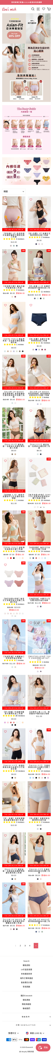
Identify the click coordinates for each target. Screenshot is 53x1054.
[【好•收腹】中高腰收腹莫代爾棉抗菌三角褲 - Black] (15, 725)
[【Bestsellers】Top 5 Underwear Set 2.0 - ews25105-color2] (41, 671)
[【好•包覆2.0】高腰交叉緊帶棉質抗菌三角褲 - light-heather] (42, 244)
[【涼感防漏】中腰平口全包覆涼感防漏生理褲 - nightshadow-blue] (41, 606)
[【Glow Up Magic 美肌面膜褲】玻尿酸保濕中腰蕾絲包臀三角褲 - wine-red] (14, 929)
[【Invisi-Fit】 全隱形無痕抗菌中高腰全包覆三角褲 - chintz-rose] (42, 778)
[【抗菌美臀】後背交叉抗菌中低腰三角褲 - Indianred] (36, 558)
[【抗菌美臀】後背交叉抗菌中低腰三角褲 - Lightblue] (45, 558)
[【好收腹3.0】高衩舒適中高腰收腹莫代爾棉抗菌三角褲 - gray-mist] (14, 246)
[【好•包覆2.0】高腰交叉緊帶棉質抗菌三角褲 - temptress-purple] (36, 244)
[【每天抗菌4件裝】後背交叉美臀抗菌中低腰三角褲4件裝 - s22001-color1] (8, 613)
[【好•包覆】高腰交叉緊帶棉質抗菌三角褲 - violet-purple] (33, 350)
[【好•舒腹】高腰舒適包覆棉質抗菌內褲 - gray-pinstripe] (41, 829)
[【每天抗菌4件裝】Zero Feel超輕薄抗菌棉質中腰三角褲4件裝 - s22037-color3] (44, 507)
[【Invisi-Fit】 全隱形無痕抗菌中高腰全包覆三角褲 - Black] (36, 778)
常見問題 (26, 987)
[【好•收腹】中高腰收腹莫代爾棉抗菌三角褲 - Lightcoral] (14, 722)
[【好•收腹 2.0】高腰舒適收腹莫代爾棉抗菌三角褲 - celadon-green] (44, 298)
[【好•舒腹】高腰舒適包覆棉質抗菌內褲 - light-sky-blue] (38, 829)
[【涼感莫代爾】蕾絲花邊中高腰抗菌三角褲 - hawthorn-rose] (15, 297)
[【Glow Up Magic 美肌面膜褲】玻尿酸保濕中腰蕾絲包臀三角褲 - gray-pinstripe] (17, 929)
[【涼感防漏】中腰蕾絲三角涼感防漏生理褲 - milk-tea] (15, 667)
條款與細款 (26, 1004)
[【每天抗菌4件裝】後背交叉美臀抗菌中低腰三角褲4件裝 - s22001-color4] (23, 613)
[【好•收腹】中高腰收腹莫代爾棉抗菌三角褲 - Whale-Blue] (12, 725)
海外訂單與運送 (26, 978)
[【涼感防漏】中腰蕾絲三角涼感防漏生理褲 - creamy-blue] (12, 667)
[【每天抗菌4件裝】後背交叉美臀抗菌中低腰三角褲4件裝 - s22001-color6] (17, 613)
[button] (9, 239)
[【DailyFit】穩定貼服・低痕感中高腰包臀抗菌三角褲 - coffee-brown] (12, 454)
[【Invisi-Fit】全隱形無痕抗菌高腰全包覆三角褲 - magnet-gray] (38, 879)
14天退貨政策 (26, 970)
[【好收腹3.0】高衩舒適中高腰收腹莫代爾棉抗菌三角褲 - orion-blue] (17, 246)
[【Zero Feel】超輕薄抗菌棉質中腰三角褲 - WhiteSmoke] (20, 558)
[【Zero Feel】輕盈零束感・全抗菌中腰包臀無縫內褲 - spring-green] (17, 351)
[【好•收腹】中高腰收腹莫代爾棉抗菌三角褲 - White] (20, 722)
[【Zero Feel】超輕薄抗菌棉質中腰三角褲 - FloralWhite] (17, 558)
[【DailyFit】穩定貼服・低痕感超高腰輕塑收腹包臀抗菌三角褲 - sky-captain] (12, 879)
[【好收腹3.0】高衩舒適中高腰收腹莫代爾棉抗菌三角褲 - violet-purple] (11, 246)
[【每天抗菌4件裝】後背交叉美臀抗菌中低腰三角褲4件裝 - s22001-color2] (20, 613)
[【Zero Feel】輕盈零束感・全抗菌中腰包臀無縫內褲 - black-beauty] (23, 351)
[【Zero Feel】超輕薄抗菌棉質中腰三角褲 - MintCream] (5, 558)
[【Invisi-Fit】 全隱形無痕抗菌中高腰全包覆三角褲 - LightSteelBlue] (33, 778)
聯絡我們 (26, 1008)
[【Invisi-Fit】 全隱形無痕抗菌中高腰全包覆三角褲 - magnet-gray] (45, 778)
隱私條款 (26, 1000)
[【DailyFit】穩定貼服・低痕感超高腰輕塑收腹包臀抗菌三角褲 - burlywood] (15, 879)
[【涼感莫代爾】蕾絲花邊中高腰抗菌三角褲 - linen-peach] (12, 297)
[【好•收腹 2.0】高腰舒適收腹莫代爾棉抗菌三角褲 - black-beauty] (41, 298)
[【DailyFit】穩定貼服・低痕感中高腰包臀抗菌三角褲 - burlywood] (15, 454)
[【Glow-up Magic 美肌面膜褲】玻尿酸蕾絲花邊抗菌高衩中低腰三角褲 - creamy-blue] (12, 403)
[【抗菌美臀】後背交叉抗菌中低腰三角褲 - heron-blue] (33, 558)
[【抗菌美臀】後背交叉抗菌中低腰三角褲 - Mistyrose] (39, 558)
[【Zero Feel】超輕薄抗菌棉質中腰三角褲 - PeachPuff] (23, 558)
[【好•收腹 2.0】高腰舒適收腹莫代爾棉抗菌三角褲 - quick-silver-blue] (35, 298)
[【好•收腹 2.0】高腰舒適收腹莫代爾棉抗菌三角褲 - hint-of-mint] (38, 298)
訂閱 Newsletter (26, 1025)
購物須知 (26, 965)
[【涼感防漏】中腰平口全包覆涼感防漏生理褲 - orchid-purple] (38, 606)
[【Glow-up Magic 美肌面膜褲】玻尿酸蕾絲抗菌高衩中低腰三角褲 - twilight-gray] (41, 404)
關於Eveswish (26, 996)
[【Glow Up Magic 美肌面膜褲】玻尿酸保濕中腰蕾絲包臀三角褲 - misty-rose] (11, 929)
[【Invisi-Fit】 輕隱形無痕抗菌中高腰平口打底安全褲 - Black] (12, 778)
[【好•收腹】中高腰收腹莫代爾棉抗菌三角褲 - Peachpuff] (23, 722)
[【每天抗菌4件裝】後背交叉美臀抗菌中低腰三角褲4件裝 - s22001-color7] (11, 613)
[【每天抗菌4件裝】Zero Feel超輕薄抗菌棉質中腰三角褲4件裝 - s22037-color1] (35, 507)
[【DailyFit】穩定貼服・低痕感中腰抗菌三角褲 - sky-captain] (41, 454)
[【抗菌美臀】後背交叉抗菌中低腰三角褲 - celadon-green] (30, 558)
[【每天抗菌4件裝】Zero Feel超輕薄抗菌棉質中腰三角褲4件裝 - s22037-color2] (41, 507)
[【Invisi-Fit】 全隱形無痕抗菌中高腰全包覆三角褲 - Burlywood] (39, 778)
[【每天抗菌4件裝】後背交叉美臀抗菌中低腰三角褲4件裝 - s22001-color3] (5, 613)
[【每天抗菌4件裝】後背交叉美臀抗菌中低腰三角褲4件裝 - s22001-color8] (14, 613)
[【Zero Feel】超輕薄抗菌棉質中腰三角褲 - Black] (14, 558)
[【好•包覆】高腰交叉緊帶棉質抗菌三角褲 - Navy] (36, 350)
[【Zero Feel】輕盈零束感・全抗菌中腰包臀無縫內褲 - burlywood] (8, 351)
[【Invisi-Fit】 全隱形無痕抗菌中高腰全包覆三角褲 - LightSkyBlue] (30, 778)
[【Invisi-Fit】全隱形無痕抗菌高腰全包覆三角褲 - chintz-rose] (41, 879)
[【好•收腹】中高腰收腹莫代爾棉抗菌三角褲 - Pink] (8, 722)
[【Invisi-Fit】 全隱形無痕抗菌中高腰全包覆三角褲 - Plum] (48, 778)
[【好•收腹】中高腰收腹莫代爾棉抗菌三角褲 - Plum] (5, 722)
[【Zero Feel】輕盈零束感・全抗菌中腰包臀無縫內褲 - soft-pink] (11, 351)
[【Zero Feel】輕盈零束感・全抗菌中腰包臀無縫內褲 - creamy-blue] (5, 351)
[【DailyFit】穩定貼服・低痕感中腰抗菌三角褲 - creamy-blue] (38, 454)
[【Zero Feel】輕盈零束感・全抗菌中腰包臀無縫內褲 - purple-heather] (14, 351)
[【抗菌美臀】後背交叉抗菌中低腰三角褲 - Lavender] (42, 558)
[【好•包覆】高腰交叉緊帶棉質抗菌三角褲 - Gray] (39, 350)
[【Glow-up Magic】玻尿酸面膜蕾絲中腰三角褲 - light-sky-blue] (39, 932)
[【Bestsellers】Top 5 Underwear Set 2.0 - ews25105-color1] (38, 671)
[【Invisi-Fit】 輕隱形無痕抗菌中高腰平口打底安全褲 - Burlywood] (15, 778)
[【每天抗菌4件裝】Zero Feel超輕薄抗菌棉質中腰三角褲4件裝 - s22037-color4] (38, 507)
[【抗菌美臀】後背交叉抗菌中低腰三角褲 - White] (48, 558)
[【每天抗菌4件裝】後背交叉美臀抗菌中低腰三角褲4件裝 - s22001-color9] (15, 616)
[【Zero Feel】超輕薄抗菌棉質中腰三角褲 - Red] (11, 558)
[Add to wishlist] (5, 199)
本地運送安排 (26, 974)
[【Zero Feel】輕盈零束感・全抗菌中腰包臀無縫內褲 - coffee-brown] (20, 351)
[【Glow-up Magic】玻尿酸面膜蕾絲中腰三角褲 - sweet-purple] (36, 932)
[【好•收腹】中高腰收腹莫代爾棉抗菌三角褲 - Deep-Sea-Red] (11, 722)
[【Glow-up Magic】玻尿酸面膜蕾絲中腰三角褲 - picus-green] (42, 932)
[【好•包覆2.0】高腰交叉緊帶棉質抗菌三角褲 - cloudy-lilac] (39, 244)
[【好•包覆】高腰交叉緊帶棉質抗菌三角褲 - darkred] (42, 350)
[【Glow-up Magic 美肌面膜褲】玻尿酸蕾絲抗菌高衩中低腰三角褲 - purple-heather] (38, 404)
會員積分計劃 (26, 982)
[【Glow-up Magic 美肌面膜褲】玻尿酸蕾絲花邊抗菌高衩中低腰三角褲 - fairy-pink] (15, 403)
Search (26, 961)
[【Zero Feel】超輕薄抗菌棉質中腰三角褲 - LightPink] (8, 558)
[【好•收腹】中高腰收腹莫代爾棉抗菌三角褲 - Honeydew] (17, 722)
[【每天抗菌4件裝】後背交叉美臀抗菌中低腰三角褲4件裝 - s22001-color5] (12, 616)
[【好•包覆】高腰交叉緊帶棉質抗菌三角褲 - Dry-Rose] (45, 350)
